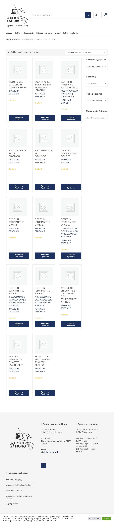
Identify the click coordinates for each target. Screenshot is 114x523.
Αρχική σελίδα (11, 39)
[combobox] (96, 66)
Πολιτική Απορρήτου (15, 490)
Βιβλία (17, 33)
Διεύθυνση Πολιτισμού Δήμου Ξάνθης (19, 497)
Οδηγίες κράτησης (44, 33)
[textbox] (96, 66)
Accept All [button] (107, 518)
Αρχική (9, 33)
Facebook (43, 465)
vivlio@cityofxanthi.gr (51, 452)
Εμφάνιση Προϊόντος (19, 118)
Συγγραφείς (29, 33)
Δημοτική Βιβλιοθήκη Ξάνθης (67, 33)
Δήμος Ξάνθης (12, 504)
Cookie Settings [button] (94, 518)
